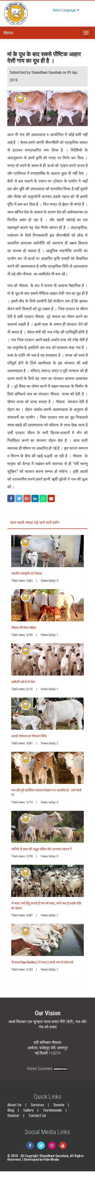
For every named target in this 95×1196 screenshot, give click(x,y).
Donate (58, 1105)
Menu (8, 32)
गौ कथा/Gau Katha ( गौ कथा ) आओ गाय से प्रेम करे (42, 962)
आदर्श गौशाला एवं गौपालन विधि (29, 736)
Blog (10, 1110)
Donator (13, 1115)
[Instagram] (52, 1145)
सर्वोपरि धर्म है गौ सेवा (23, 682)
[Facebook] (30, 1145)
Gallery (28, 1110)
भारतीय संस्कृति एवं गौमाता (26, 573)
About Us (14, 1105)
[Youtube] (63, 1145)
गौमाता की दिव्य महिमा (23, 628)
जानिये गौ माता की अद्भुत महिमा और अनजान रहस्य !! (41, 849)
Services (37, 1105)
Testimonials (52, 1110)
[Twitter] (41, 1145)
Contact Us (37, 1115)
